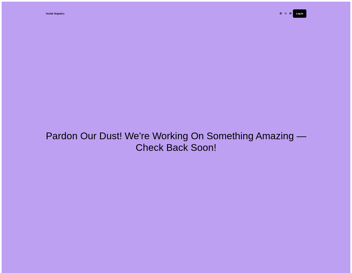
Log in (299, 13)
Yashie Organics (55, 13)
